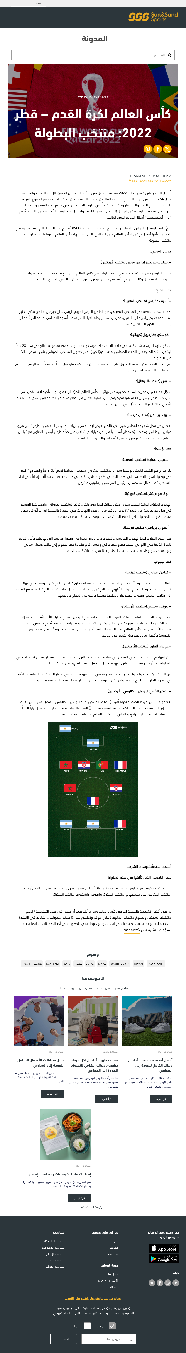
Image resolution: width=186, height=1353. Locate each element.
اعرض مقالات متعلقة (93, 1207)
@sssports (132, 929)
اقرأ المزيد (161, 1099)
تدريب (90, 964)
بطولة (102, 964)
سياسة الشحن (55, 1260)
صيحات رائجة (164, 1051)
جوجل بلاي (89, 923)
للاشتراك (64, 1339)
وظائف (114, 1247)
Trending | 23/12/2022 (93, 97)
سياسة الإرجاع (55, 1254)
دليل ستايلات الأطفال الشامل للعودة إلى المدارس (40, 1062)
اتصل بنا (113, 1274)
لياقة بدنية (52, 964)
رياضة (67, 964)
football (156, 964)
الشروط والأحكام (53, 1241)
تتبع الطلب (111, 1287)
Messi (138, 964)
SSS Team (150, 178)
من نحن (113, 1241)
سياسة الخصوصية (53, 1247)
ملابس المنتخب (32, 964)
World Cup (119, 964)
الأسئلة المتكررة (108, 1280)
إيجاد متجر (112, 1254)
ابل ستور (108, 923)
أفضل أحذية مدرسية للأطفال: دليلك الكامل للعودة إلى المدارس (149, 1064)
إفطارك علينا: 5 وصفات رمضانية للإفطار (60, 1173)
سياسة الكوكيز (54, 1266)
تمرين (78, 964)
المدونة (95, 37)
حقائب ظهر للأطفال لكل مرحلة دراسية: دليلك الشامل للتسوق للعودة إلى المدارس (94, 1064)
